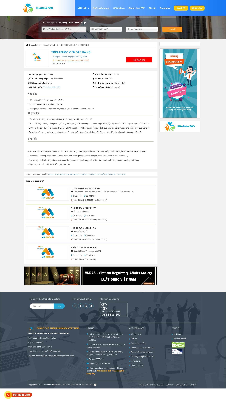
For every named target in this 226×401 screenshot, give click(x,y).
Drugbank (165, 8)
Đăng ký (181, 8)
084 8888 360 (111, 314)
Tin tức (152, 8)
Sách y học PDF (137, 8)
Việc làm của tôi (180, 339)
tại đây (92, 374)
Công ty (51, 356)
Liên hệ (134, 339)
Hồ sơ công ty (136, 361)
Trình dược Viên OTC (51, 87)
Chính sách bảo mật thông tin (143, 348)
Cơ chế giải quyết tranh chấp (142, 356)
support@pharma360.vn (100, 363)
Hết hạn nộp (139, 59)
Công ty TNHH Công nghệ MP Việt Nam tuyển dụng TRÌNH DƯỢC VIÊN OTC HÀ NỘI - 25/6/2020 (86, 174)
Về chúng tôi (136, 334)
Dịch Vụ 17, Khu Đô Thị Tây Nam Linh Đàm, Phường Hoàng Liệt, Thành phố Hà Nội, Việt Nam (106, 337)
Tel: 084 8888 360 (96, 359)
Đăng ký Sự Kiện (137, 365)
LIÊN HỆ (193, 385)
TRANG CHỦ (143, 385)
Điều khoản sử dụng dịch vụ (142, 352)
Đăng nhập (197, 8)
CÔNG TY (169, 385)
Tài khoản (177, 334)
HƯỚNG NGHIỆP (181, 385)
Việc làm (82, 8)
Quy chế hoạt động (138, 343)
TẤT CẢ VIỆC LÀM (157, 385)
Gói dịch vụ (119, 8)
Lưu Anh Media (87, 385)
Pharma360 (56, 385)
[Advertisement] (47, 394)
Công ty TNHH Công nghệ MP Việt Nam (70, 56)
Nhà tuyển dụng (101, 8)
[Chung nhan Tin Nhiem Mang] (183, 351)
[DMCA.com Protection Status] (183, 345)
